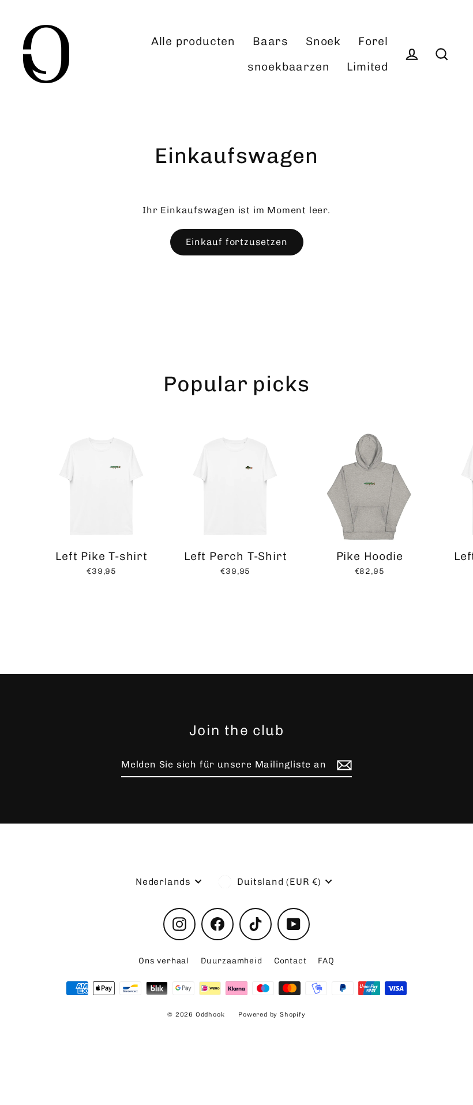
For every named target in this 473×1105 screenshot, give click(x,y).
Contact (290, 961)
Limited (367, 66)
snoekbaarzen (288, 66)
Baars (270, 41)
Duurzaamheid (231, 961)
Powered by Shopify (271, 1014)
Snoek (323, 41)
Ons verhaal (163, 961)
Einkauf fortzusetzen (237, 241)
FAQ (326, 961)
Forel (373, 41)
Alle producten (193, 41)
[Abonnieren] (342, 765)
